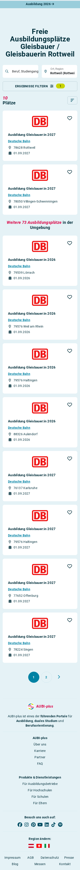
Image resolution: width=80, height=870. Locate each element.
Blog (15, 864)
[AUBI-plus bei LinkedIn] (47, 824)
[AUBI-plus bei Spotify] (60, 824)
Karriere (40, 751)
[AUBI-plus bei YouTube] (40, 824)
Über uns (40, 744)
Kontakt (65, 864)
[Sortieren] (72, 100)
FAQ (40, 763)
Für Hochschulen (40, 790)
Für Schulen (40, 796)
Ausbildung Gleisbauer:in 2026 (32, 260)
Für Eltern (40, 803)
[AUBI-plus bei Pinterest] (33, 824)
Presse (69, 857)
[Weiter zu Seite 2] (59, 677)
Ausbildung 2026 (38, 4)
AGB (30, 857)
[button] (69, 118)
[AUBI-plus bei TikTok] (53, 824)
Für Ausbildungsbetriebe (40, 784)
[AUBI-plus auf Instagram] (26, 824)
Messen (40, 864)
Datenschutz (50, 857)
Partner (39, 757)
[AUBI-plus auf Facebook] (20, 824)
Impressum (12, 857)
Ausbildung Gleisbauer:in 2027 (32, 135)
